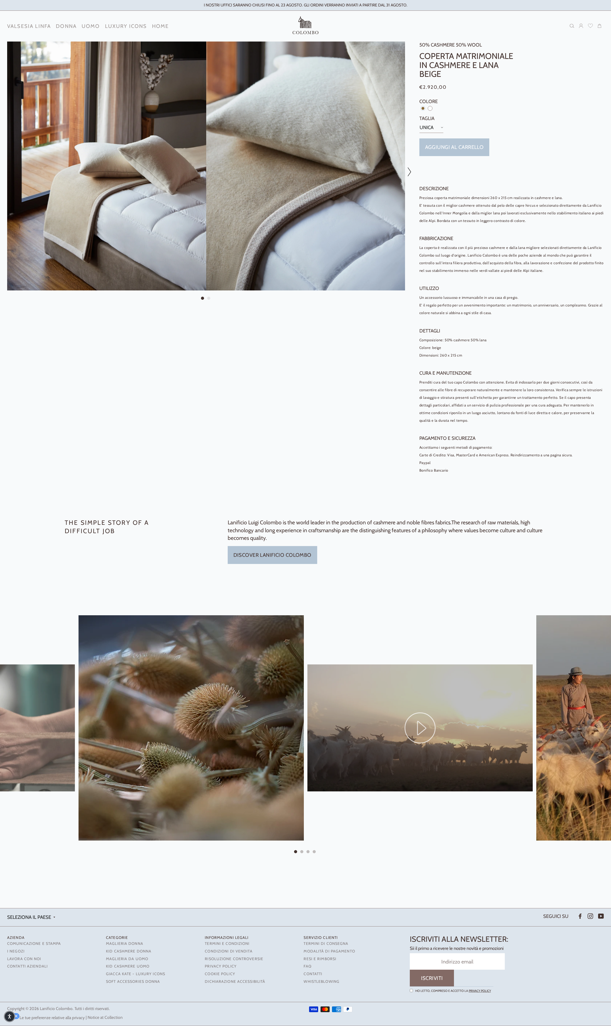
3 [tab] (309, 852)
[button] (9, 1016)
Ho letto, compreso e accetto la (453, 991)
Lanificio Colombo (56, 1008)
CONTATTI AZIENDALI (27, 966)
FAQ (307, 966)
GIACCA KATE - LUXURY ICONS (135, 974)
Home (160, 26)
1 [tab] (203, 299)
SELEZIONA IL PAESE (29, 917)
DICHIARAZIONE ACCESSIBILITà (235, 981)
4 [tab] (315, 852)
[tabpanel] (106, 166)
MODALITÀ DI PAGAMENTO (329, 951)
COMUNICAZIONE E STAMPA (34, 943)
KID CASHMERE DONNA (128, 951)
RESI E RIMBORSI (320, 959)
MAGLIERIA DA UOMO (127, 959)
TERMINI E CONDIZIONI (227, 943)
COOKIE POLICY (220, 974)
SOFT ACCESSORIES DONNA (133, 981)
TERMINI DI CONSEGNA (326, 943)
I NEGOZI (16, 951)
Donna (66, 26)
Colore (428, 101)
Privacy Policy (480, 991)
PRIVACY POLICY (221, 966)
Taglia (426, 118)
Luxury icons (126, 26)
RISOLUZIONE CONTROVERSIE (234, 959)
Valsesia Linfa (29, 26)
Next (407, 171)
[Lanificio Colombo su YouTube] (600, 916)
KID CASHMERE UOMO (127, 966)
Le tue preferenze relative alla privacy (52, 1017)
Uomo (91, 26)
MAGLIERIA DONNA (124, 943)
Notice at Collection (105, 1017)
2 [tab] (209, 299)
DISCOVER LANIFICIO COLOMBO (272, 555)
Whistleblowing (321, 981)
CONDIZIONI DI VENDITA (228, 951)
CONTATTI (313, 974)
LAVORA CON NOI (24, 959)
